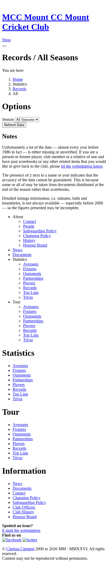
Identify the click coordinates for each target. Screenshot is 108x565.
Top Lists (31, 292)
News (17, 250)
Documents (22, 254)
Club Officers (24, 507)
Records (30, 288)
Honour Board (35, 245)
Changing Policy (37, 235)
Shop (6, 40)
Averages (31, 264)
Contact (29, 221)
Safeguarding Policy (40, 231)
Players (29, 283)
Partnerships (33, 278)
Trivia (28, 297)
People (28, 226)
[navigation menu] (4, 46)
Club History (23, 512)
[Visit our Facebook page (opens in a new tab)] (11, 540)
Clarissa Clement (20, 549)
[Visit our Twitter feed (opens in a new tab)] (30, 540)
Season (8, 119)
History (29, 240)
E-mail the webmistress (21, 530)
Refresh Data (14, 125)
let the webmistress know (81, 166)
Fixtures (29, 269)
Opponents (32, 273)
